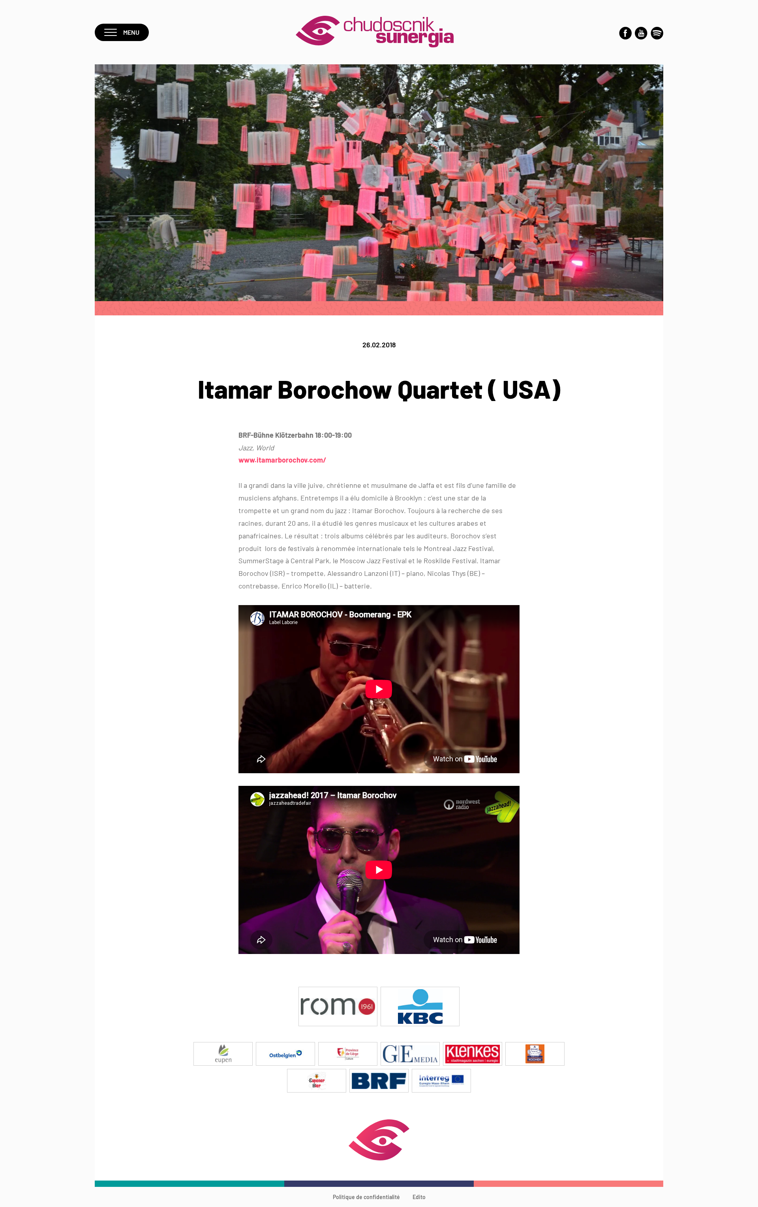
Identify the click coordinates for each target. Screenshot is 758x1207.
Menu (131, 32)
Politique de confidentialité (366, 1197)
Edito (419, 1197)
